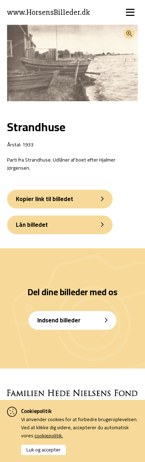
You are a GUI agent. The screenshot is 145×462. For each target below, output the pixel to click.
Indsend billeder (59, 320)
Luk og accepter (43, 449)
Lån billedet (32, 224)
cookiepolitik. (48, 435)
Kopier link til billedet (44, 199)
